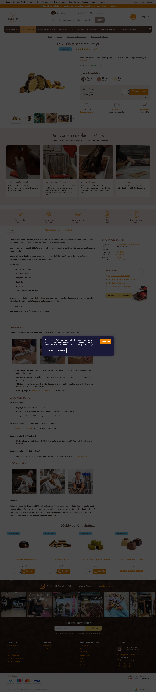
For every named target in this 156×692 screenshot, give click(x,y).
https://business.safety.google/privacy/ (78, 345)
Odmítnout (61, 350)
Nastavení (50, 350)
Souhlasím (106, 342)
